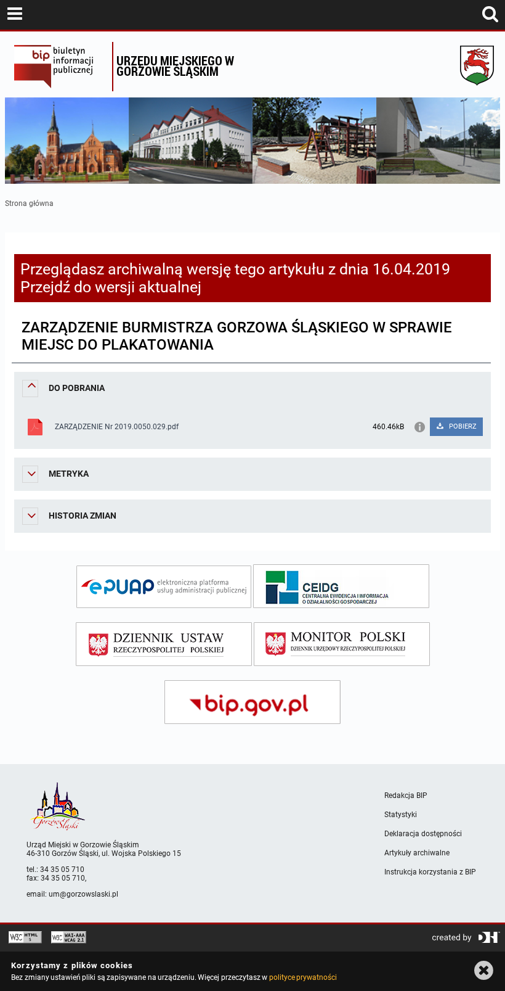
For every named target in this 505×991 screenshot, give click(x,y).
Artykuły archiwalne (417, 853)
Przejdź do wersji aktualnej (110, 287)
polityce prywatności (303, 977)
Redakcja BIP (405, 795)
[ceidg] (341, 586)
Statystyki (400, 814)
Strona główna (29, 203)
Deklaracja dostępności (423, 833)
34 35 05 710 (62, 869)
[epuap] (163, 586)
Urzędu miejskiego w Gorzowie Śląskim (175, 65)
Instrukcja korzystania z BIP (430, 872)
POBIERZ (462, 426)
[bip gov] (252, 702)
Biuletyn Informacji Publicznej (60, 66)
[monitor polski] (342, 644)
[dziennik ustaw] (164, 644)
